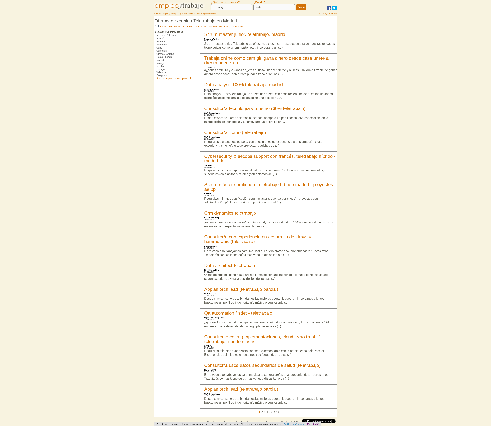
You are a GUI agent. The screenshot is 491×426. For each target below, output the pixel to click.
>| (279, 411)
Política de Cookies (294, 424)
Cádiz (159, 47)
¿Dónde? (259, 2)
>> (275, 411)
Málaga (160, 63)
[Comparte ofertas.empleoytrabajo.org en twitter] (334, 10)
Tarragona (161, 69)
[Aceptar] (311, 424)
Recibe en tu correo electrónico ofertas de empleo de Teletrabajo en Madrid (201, 26)
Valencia (161, 72)
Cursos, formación (328, 13)
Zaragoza (161, 75)
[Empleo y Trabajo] (183, 9)
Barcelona (161, 44)
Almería (160, 38)
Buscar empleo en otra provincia (174, 78)
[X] (317, 424)
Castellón (161, 50)
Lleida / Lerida (164, 56)
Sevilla (160, 66)
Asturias (161, 41)
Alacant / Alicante (166, 35)
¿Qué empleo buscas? (225, 2)
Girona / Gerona (165, 53)
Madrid (160, 60)
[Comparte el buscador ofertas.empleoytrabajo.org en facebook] (329, 10)
